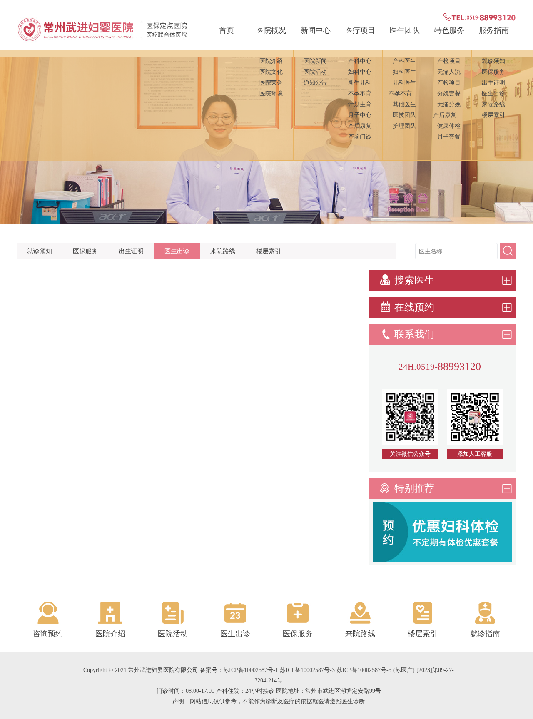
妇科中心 (359, 72)
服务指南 (494, 30)
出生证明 (493, 83)
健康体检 (449, 126)
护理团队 (404, 126)
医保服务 (493, 72)
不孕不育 (359, 93)
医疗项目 (360, 30)
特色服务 (449, 30)
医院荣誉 (271, 83)
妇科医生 (404, 72)
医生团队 (405, 30)
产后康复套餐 (450, 115)
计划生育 (359, 104)
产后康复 (359, 126)
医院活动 (315, 72)
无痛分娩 (449, 104)
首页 (226, 30)
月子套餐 (449, 137)
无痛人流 (449, 72)
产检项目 (449, 61)
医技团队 (404, 115)
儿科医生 (404, 83)
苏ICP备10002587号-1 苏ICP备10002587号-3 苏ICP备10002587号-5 (307, 670)
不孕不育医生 (406, 93)
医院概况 (271, 30)
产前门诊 (359, 137)
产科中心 (359, 61)
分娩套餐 (449, 93)
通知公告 (315, 83)
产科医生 (404, 61)
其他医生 (404, 104)
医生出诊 (493, 93)
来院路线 (493, 104)
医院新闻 (315, 61)
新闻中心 (316, 30)
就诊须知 (493, 61)
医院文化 (271, 72)
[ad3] (442, 559)
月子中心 (359, 115)
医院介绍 (271, 61)
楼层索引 (493, 115)
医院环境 (271, 93)
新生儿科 (359, 83)
